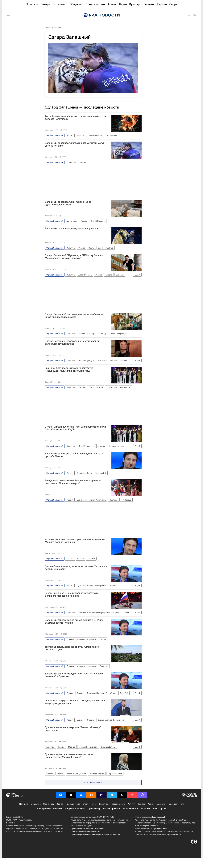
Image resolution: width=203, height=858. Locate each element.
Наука (94, 804)
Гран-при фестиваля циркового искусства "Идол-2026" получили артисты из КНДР (69, 369)
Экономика (48, 804)
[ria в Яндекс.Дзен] (71, 795)
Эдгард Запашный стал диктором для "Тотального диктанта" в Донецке (74, 675)
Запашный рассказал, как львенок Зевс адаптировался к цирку (68, 203)
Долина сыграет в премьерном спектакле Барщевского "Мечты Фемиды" (69, 755)
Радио (150, 804)
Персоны (57, 27)
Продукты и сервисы (74, 808)
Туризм (141, 804)
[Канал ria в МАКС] (61, 795)
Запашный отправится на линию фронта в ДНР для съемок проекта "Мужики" (74, 621)
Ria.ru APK (145, 808)
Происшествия (73, 804)
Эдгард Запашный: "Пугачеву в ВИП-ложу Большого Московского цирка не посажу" (75, 256)
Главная (48, 27)
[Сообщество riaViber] (142, 795)
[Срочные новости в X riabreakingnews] (132, 795)
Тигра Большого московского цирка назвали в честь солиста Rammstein (75, 117)
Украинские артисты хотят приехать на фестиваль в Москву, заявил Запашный (75, 540)
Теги (182, 804)
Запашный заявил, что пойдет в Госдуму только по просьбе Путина (74, 455)
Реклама (57, 808)
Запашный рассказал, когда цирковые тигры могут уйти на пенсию (74, 144)
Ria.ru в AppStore (111, 808)
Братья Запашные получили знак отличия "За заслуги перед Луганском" (76, 567)
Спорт (85, 804)
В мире (59, 804)
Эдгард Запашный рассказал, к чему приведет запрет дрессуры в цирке (72, 342)
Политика (23, 804)
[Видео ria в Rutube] (101, 795)
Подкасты (160, 804)
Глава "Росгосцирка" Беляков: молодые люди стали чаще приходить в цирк (75, 702)
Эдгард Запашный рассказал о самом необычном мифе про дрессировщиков (74, 315)
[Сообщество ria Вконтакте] (81, 795)
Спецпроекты (44, 808)
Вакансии (10, 823)
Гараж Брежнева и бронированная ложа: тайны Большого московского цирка (72, 594)
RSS (155, 808)
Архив (163, 808)
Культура (103, 804)
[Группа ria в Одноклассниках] (91, 795)
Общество (36, 804)
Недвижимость (118, 804)
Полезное (172, 804)
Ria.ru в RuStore (130, 808)
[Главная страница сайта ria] (101, 15)
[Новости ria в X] (122, 795)
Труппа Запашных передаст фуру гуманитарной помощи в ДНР (72, 648)
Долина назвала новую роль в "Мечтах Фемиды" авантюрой (73, 729)
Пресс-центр (94, 808)
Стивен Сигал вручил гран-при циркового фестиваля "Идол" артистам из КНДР (75, 428)
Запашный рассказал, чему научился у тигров (72, 228)
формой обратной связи (146, 826)
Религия (131, 804)
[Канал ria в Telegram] (112, 795)
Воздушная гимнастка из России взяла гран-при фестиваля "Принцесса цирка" (73, 482)
